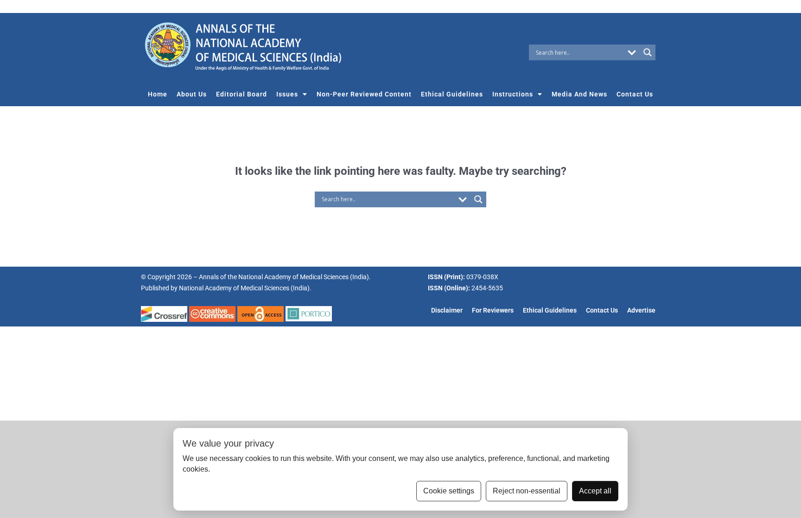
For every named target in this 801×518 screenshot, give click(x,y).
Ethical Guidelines (452, 94)
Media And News (579, 94)
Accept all (595, 491)
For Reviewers (493, 310)
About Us (192, 94)
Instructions (512, 94)
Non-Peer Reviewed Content (364, 94)
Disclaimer (447, 310)
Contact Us (635, 94)
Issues (287, 94)
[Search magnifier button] (647, 52)
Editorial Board (241, 94)
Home (157, 94)
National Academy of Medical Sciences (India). (245, 288)
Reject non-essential (526, 491)
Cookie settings (448, 491)
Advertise (641, 310)
